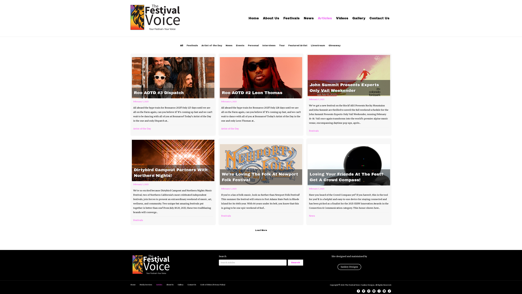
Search (222, 256)
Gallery (358, 18)
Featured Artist (297, 45)
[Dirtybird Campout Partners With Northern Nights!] (173, 181)
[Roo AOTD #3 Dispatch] (173, 95)
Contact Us (379, 18)
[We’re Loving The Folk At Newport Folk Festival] (261, 181)
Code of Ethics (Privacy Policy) (212, 285)
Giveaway (335, 45)
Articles (325, 18)
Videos (342, 18)
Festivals (291, 18)
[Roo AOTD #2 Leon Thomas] (261, 95)
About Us (271, 18)
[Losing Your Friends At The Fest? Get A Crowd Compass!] (348, 181)
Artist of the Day (211, 45)
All (181, 45)
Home (253, 18)
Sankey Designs (349, 266)
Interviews (269, 45)
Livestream (318, 45)
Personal (253, 45)
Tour (282, 45)
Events (240, 45)
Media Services (146, 285)
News (309, 18)
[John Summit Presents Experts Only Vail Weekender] (348, 95)
